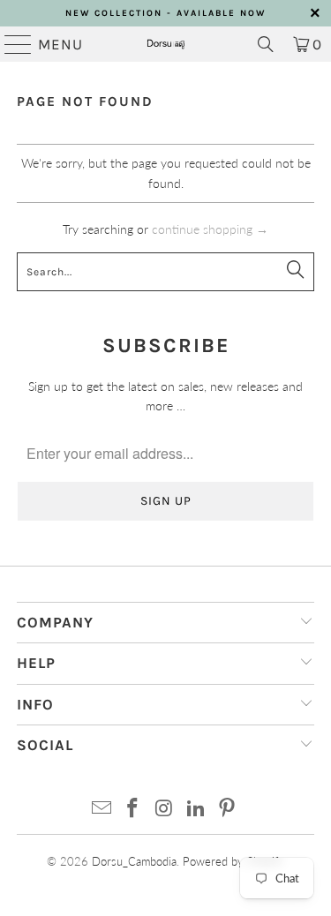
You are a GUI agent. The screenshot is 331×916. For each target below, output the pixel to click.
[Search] (265, 44)
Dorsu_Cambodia (134, 861)
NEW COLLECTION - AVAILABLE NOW (165, 13)
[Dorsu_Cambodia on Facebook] (133, 808)
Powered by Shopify (233, 861)
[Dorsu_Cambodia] (166, 44)
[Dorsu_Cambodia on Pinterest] (227, 808)
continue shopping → (210, 229)
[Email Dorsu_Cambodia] (101, 808)
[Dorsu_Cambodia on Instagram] (165, 808)
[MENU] (10, 44)
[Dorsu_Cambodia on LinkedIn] (196, 808)
